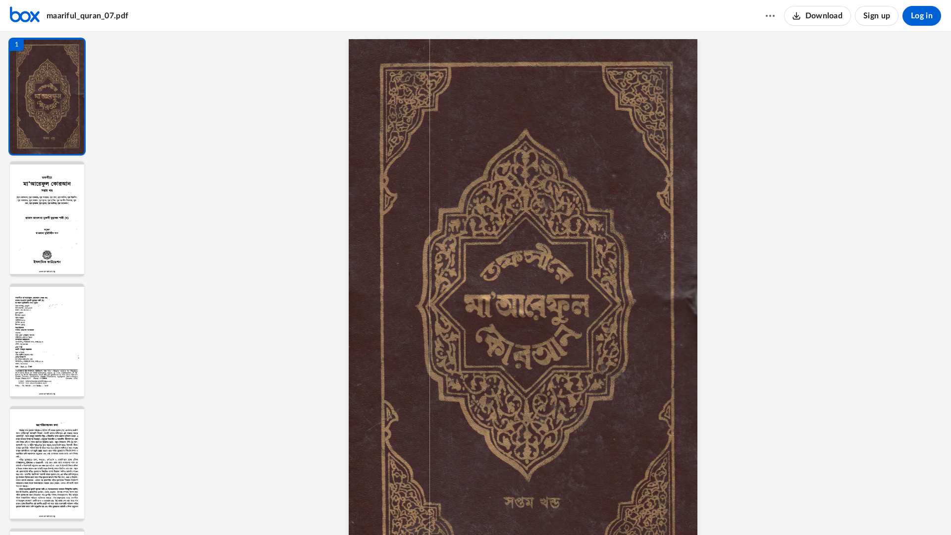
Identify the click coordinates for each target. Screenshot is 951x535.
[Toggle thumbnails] (439, 511)
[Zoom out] (534, 511)
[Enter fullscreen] (607, 511)
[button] (47, 96)
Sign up (876, 16)
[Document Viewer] (523, 283)
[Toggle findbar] (457, 511)
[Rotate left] (588, 511)
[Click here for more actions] (770, 16)
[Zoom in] (568, 511)
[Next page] (514, 511)
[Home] (25, 15)
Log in (922, 16)
